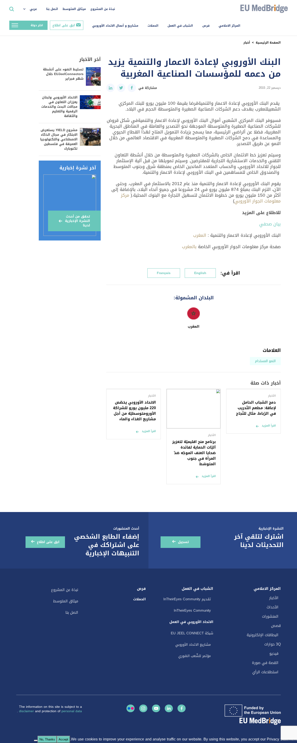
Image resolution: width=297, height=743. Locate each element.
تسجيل (183, 542)
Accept (63, 739)
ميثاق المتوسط (74, 9)
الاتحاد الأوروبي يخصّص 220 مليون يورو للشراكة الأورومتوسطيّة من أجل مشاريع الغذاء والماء (134, 411)
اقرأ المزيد (269, 425)
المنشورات (270, 616)
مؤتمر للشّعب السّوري (194, 656)
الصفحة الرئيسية (268, 42)
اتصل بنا (52, 9)
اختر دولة (37, 25)
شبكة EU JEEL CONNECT (192, 633)
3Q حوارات (272, 644)
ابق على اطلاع (63, 25)
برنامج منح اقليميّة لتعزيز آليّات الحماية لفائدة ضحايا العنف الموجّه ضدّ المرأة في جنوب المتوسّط (194, 453)
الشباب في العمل (180, 25)
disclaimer (27, 711)
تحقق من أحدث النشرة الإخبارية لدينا (77, 220)
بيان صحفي (270, 224)
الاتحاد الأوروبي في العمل (191, 622)
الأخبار (273, 597)
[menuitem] (32, 9)
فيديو (273, 653)
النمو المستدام (265, 361)
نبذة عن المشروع (102, 9)
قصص (276, 625)
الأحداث (272, 607)
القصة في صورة (265, 662)
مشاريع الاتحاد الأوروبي (193, 644)
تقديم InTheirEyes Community (187, 599)
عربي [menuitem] (33, 9)
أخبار (246, 42)
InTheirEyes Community (192, 610)
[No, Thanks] (36, 740)
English (200, 273)
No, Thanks (47, 739)
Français (164, 273)
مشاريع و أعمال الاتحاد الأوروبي (115, 25)
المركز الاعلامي (229, 25)
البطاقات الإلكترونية (262, 635)
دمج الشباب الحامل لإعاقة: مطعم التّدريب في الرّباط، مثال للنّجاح (256, 408)
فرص (206, 25)
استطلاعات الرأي (265, 672)
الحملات (153, 25)
